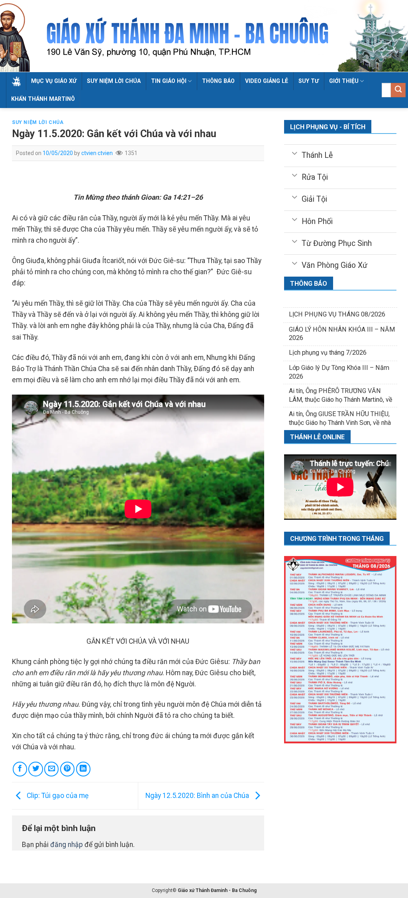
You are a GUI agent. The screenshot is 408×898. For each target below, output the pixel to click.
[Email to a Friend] (51, 769)
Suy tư (308, 81)
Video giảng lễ (266, 81)
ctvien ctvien (97, 153)
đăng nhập (66, 845)
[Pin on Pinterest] (67, 769)
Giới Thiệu (344, 81)
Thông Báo (218, 81)
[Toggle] (294, 152)
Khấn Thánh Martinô (43, 99)
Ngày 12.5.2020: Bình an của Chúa (198, 795)
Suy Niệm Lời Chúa (114, 81)
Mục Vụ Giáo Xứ (53, 81)
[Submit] (398, 90)
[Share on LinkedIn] (83, 769)
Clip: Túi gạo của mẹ (56, 795)
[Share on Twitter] (35, 769)
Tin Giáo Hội (168, 81)
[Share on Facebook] (20, 769)
